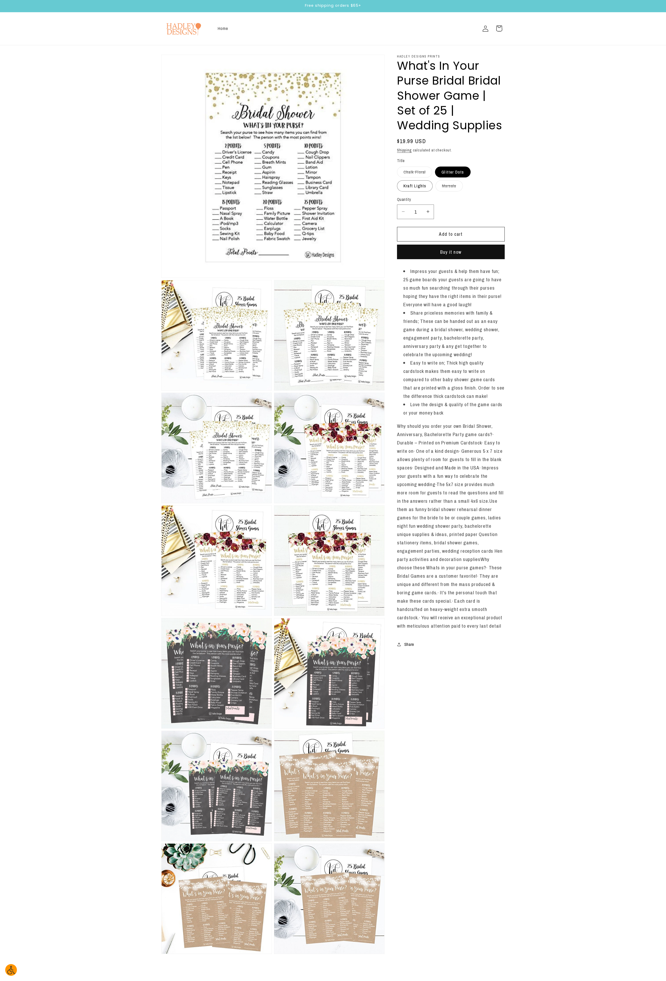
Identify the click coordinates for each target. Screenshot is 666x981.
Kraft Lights (415, 186)
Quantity (404, 199)
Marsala (452, 187)
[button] (499, 28)
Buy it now (451, 252)
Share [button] (409, 644)
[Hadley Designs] (183, 28)
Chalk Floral (418, 173)
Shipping (404, 149)
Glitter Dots (452, 172)
